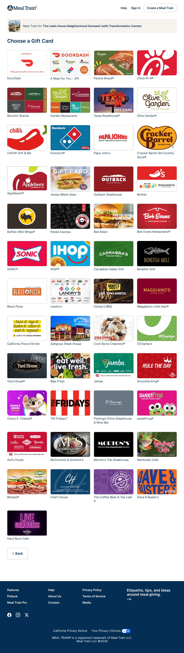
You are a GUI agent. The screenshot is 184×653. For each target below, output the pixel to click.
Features (13, 590)
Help (124, 8)
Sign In (136, 8)
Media (86, 602)
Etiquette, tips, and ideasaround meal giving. (148, 592)
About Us (54, 596)
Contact (53, 602)
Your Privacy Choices (106, 630)
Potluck (12, 596)
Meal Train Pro (17, 602)
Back (19, 553)
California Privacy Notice (70, 630)
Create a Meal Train (160, 8)
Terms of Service (93, 596)
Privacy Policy (92, 590)
